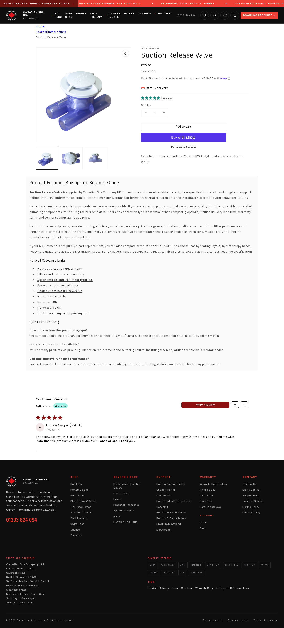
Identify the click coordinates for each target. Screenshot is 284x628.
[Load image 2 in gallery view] (71, 158)
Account (207, 516)
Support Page (251, 495)
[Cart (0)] (234, 15)
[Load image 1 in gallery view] (47, 158)
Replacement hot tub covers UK (59, 291)
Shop (74, 477)
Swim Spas (68, 15)
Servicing (162, 507)
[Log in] (214, 15)
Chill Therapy (96, 15)
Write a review (205, 405)
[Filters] (235, 404)
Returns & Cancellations (171, 518)
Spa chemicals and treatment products (65, 280)
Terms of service (265, 620)
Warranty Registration (213, 484)
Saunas (81, 13)
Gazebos (144, 13)
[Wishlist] (224, 15)
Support (164, 13)
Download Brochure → (259, 15)
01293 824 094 (186, 15)
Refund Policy (251, 507)
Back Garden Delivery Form (173, 501)
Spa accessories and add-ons (57, 285)
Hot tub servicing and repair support (63, 313)
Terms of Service (252, 501)
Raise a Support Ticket (170, 484)
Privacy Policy (251, 512)
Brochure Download (168, 524)
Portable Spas (79, 489)
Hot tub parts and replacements (60, 269)
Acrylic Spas (207, 489)
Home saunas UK (49, 308)
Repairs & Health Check (171, 512)
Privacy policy (238, 620)
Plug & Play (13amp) (83, 501)
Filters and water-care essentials (60, 274)
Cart (202, 528)
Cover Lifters (121, 493)
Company (249, 477)
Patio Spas (77, 495)
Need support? (39, 3)
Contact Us (163, 495)
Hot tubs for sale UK (51, 296)
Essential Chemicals (126, 505)
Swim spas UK (47, 302)
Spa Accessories (124, 510)
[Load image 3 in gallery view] (96, 158)
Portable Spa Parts (125, 522)
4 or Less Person (80, 507)
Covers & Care (114, 15)
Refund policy (213, 620)
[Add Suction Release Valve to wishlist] (125, 53)
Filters (129, 13)
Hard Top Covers (210, 507)
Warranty (208, 477)
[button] (204, 15)
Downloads (163, 529)
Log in (203, 522)
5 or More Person (81, 512)
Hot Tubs (58, 15)
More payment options (183, 146)
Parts (116, 516)
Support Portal (165, 489)
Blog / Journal (251, 489)
